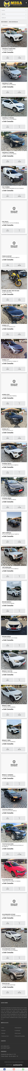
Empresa (3, 1030)
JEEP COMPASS (10, 533)
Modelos (4, 17)
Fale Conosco (18, 1033)
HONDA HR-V (7, 429)
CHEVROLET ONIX (9, 84)
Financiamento (18, 1027)
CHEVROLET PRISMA (9, 118)
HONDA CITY (8, 326)
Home (3, 1027)
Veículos (3, 1033)
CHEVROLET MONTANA (8, 49)
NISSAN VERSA (9, 637)
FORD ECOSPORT (10, 256)
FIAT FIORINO (13, 187)
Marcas (3, 14)
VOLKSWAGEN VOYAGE (11, 915)
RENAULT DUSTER (9, 671)
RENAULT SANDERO (9, 775)
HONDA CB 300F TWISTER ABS (10, 291)
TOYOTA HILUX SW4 (12, 845)
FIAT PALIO (10, 222)
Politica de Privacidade (20, 1036)
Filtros (3, 10)
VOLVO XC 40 (8, 984)
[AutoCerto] (17, 1064)
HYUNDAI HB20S (9, 499)
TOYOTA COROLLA (9, 810)
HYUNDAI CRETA (10, 464)
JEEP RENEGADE (10, 568)
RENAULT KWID (9, 706)
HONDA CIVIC (9, 395)
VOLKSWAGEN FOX (11, 880)
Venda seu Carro (5, 1036)
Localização (17, 1030)
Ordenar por (5, 25)
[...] (2, 1019)
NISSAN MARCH (8, 602)
